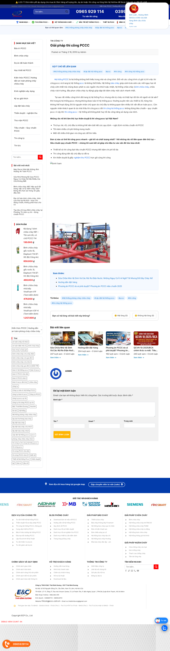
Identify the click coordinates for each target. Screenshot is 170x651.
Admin (83, 52)
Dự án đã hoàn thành (23, 63)
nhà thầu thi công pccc (89, 108)
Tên (55, 421)
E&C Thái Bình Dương (20, 406)
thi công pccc (17, 447)
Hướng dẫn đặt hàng (67, 282)
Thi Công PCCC (41, 22)
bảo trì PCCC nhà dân (20, 374)
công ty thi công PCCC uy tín (23, 402)
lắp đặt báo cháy (18, 423)
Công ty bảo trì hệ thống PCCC (23, 390)
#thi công (117, 71)
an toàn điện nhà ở (19, 346)
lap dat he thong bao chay (22, 419)
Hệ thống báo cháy (63, 22)
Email (92, 421)
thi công (15, 443)
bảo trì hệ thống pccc (20, 370)
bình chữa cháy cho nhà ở (21, 362)
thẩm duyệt (36, 459)
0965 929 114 (90, 11)
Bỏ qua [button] (151, 2)
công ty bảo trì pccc (19, 394)
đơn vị (19, 463)
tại (13, 463)
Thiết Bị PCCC (108, 22)
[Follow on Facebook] (126, 571)
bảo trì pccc (34, 370)
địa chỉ (26, 463)
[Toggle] (42, 329)
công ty (15, 386)
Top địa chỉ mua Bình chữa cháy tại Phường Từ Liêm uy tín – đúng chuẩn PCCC (28, 212)
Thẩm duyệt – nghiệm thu (25, 113)
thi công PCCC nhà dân (20, 451)
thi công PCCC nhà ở (20, 455)
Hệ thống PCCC (61, 79)
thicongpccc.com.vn (51, 601)
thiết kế (32, 455)
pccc (33, 435)
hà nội (14, 411)
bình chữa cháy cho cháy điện (23, 354)
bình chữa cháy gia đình (21, 366)
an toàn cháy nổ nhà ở (20, 342)
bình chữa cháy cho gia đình (22, 358)
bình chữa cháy (142, 87)
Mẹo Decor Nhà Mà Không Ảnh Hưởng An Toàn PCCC (26, 170)
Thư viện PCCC (21, 120)
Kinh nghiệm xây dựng (24, 91)
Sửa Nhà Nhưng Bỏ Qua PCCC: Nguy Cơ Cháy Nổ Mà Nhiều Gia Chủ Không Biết (27, 179)
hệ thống (22, 411)
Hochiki (33, 406)
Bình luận (57, 399)
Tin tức (17, 145)
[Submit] (66, 11)
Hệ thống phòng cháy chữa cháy (24, 414)
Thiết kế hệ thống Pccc (20, 459)
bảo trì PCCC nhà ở (19, 378)
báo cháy (15, 350)
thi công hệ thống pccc (29, 443)
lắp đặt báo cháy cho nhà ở (22, 427)
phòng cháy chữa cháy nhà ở (22, 439)
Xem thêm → (55, 357)
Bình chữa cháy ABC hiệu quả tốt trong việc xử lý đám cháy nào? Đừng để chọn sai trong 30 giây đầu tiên (27, 190)
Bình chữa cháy (21, 56)
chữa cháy (33, 382)
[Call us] (135, 571)
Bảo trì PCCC (20, 48)
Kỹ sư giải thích (21, 98)
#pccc (119, 28)
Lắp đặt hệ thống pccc (20, 435)
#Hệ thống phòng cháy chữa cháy (78, 28)
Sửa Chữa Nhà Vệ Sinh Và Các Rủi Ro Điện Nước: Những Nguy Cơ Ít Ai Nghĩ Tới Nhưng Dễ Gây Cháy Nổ (105, 278)
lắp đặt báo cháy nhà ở (20, 431)
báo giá (24, 350)
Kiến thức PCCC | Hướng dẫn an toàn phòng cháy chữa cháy (122, 6)
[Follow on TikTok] (129, 571)
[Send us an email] (132, 571)
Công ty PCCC (35, 394)
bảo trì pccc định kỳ (19, 382)
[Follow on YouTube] (138, 571)
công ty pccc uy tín (19, 398)
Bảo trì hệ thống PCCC (89, 22)
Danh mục (23, 22)
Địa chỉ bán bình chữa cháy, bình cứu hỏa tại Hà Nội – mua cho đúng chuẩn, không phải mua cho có (27, 201)
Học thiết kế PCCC (22, 70)
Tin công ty (19, 138)
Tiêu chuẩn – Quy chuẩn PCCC (25, 129)
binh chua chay (33, 346)
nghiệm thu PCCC (82, 157)
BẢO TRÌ (35, 366)
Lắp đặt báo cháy (22, 106)
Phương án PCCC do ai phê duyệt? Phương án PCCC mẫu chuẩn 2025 (90, 286)
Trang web (128, 421)
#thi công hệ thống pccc (134, 71)
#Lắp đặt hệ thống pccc (104, 28)
